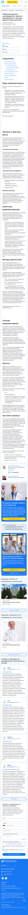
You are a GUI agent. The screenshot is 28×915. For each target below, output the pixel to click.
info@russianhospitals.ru (9, 869)
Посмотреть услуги (14, 573)
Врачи (19, 6)
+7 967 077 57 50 (7, 871)
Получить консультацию (14, 854)
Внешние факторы (11, 69)
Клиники (14, 6)
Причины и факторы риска (11, 63)
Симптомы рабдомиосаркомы (11, 71)
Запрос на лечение (12, 2)
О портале (25, 6)
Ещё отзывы (14, 798)
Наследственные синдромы (13, 67)
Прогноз (6, 77)
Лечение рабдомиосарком (10, 75)
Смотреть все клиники (14, 610)
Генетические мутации (12, 65)
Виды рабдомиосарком (10, 61)
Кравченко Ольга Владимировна (16, 467)
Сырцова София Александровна (16, 477)
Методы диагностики (9, 73)
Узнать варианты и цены (14, 518)
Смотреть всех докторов (14, 654)
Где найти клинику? (9, 79)
